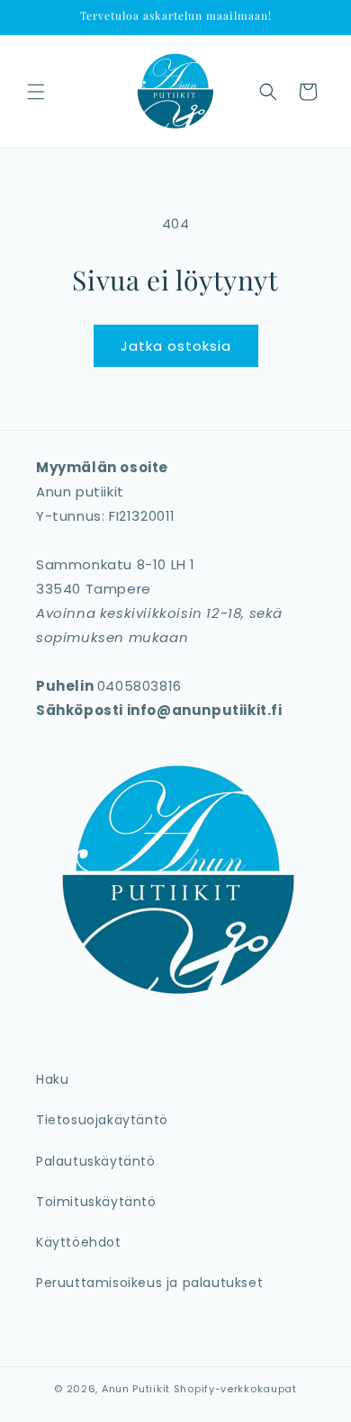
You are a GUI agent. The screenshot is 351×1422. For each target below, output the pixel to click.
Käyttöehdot (79, 1242)
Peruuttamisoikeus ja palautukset (149, 1283)
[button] (36, 92)
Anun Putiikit (136, 1389)
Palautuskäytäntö (96, 1161)
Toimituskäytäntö (96, 1202)
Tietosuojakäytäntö (102, 1120)
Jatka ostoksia (176, 345)
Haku (52, 1079)
